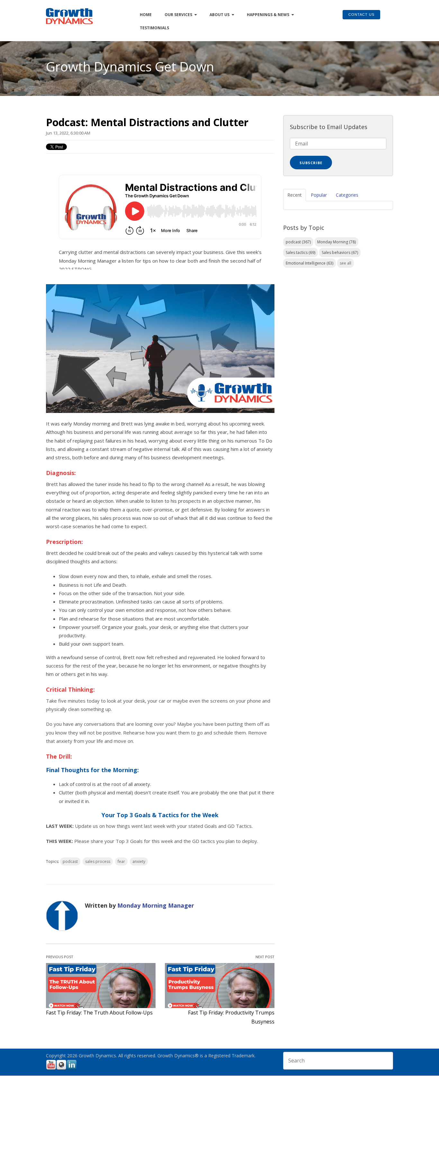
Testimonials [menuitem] (154, 28)
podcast (70, 861)
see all (345, 263)
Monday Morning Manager (155, 905)
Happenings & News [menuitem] (268, 14)
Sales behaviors (340, 252)
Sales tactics (300, 252)
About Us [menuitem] (219, 14)
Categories (347, 195)
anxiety (138, 861)
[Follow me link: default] (61, 1068)
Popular (319, 195)
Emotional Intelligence (309, 263)
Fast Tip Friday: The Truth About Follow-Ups (99, 1012)
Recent (294, 195)
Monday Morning (336, 242)
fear (121, 861)
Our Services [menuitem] (178, 14)
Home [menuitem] (146, 14)
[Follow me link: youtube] (51, 1068)
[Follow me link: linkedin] (72, 1068)
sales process (97, 861)
